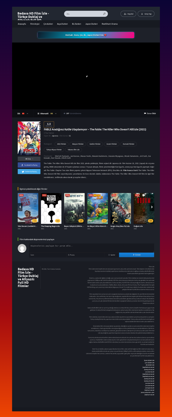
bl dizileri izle (150, 365)
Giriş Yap (148, 14)
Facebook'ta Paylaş (30, 165)
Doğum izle (138, 226)
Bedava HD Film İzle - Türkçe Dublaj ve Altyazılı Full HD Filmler (33, 18)
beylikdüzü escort (148, 367)
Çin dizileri (48, 23)
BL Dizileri (76, 23)
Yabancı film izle (73, 150)
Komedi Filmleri (128, 144)
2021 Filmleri (61, 144)
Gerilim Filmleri (95, 144)
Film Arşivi (34, 23)
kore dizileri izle (149, 360)
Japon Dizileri (91, 23)
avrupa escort (149, 388)
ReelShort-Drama (110, 23)
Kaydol (130, 14)
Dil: (19, 113)
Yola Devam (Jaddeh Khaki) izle (30, 226)
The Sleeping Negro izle (50, 226)
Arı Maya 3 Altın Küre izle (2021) (99, 226)
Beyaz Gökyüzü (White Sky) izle (76, 226)
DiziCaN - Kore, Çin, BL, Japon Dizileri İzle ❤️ (86, 35)
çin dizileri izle (149, 363)
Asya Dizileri (62, 23)
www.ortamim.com (147, 392)
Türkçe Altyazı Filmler (54, 150)
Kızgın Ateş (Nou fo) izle (120, 226)
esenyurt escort (149, 369)
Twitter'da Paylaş (31, 171)
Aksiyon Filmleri (77, 144)
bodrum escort (149, 390)
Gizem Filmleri (112, 144)
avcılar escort (150, 372)
